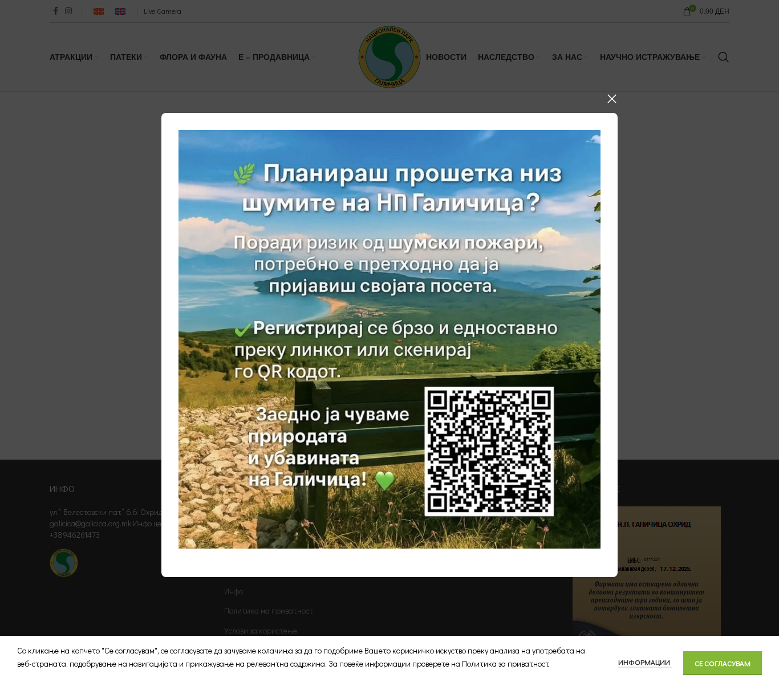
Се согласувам (722, 663)
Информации (645, 662)
